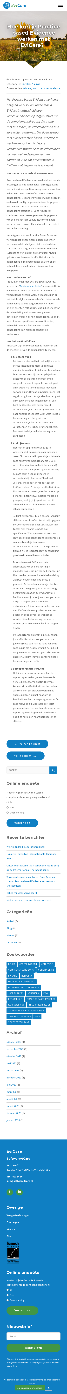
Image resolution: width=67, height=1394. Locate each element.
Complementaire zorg (21, 970)
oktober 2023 (14, 1056)
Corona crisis (46, 970)
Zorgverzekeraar (18, 1022)
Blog (9, 928)
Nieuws (36, 83)
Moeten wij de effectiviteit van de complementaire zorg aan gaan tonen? (28, 795)
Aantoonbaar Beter (30, 286)
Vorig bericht (23, 755)
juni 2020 (11, 1084)
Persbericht (15, 999)
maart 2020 (13, 1106)
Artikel (27, 83)
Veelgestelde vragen (18, 1215)
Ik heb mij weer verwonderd (22, 892)
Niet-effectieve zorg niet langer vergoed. (29, 900)
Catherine (47, 964)
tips (37, 1016)
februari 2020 (14, 1113)
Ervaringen (13, 1222)
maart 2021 (13, 1070)
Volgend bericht (30, 743)
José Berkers (15, 993)
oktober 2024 (14, 1042)
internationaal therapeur (23, 987)
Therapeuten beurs (19, 1016)
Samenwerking (16, 1004)
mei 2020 (11, 1091)
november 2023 (15, 1049)
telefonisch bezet (39, 1004)
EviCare (27, 88)
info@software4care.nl (20, 1180)
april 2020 (12, 1099)
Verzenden (22, 823)
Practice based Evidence (46, 88)
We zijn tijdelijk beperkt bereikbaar (26, 846)
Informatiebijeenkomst (21, 981)
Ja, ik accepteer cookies (29, 1388)
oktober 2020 (14, 1077)
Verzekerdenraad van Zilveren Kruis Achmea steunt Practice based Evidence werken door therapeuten (31, 881)
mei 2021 (11, 1063)
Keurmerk (33, 993)
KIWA (45, 993)
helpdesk (26, 975)
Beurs (11, 964)
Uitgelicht (12, 942)
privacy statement (19, 1362)
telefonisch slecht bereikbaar (26, 1010)
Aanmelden (33, 1347)
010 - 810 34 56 (14, 1176)
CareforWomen (28, 964)
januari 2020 (13, 1120)
